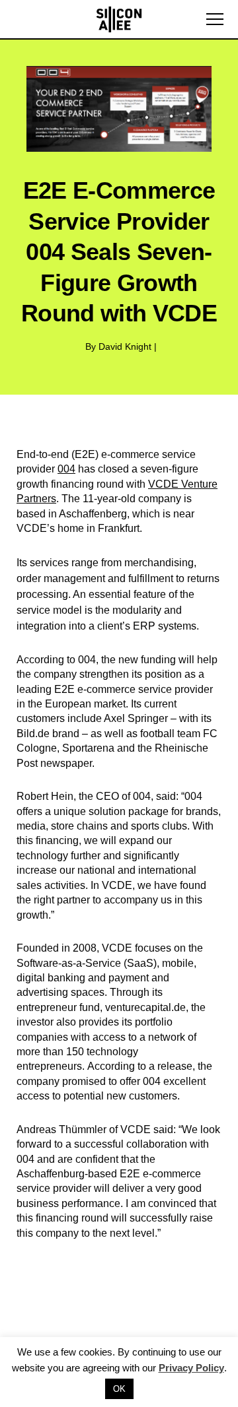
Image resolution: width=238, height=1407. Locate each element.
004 (66, 468)
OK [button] (119, 1389)
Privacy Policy (191, 1367)
